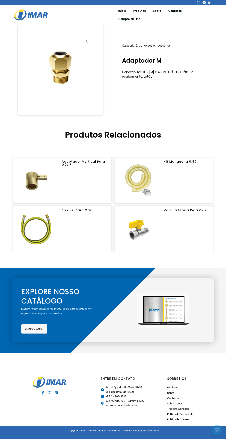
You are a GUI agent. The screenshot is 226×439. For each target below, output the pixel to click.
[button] (86, 41)
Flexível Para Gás (77, 210)
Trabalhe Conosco (178, 409)
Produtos (139, 11)
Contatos (175, 11)
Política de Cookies (178, 419)
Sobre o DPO (174, 403)
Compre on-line (129, 19)
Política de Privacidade (180, 414)
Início (122, 11)
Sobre (157, 11)
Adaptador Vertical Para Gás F (83, 163)
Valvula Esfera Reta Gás (185, 210)
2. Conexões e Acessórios (153, 46)
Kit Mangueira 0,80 (180, 161)
